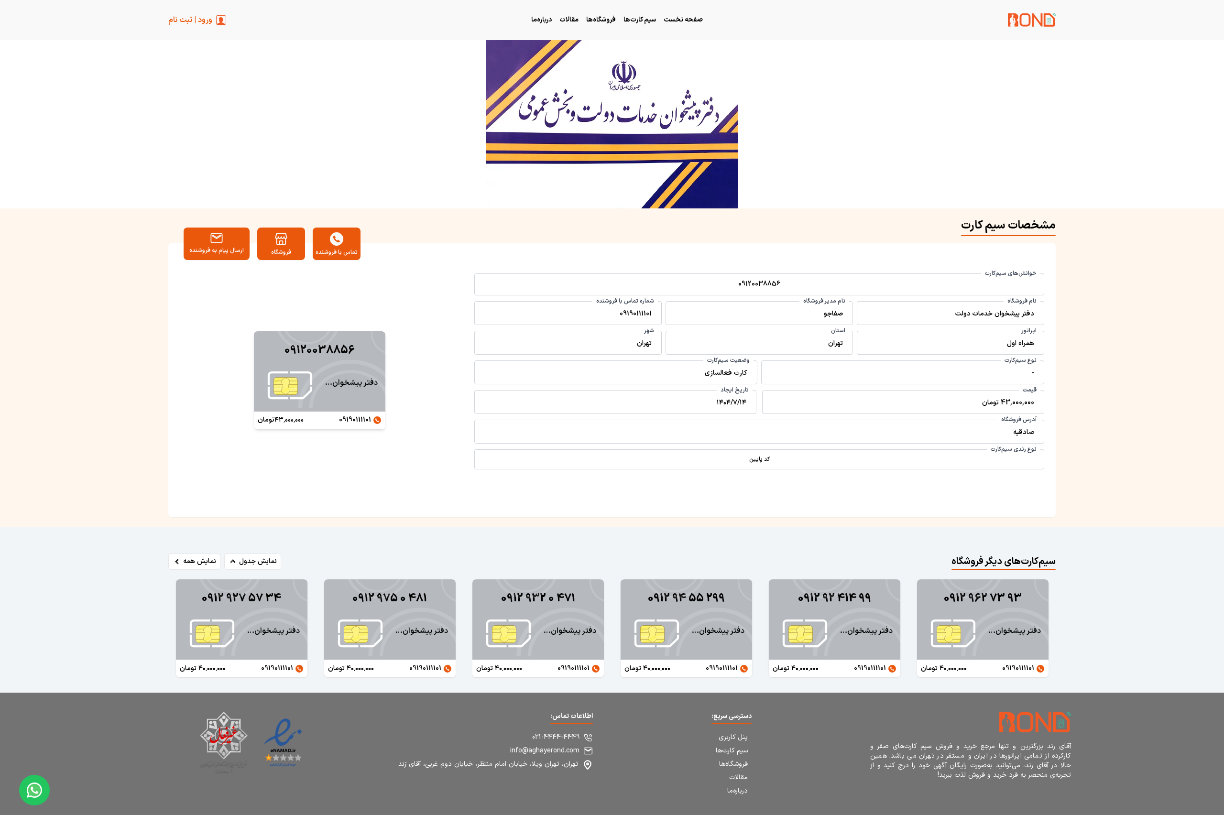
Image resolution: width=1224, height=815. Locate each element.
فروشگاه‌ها (601, 20)
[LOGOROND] (1032, 21)
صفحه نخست (683, 20)
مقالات (569, 20)
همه (199, 561)
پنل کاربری (733, 737)
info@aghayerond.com (544, 751)
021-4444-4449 (555, 737)
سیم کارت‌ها (639, 20)
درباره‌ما (541, 20)
